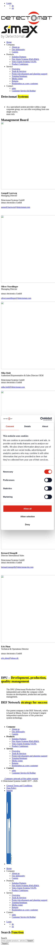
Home (9, 42)
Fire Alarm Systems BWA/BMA (25, 59)
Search (4, 938)
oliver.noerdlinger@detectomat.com (16, 298)
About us (15, 47)
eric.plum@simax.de (9, 658)
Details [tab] (27, 426)
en (13, 926)
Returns (15, 81)
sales (14, 88)
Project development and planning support (29, 74)
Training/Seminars (19, 76)
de (13, 924)
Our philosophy (18, 49)
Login (8, 3)
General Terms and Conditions (19, 785)
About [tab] (45, 426)
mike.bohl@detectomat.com (13, 387)
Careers (15, 52)
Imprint (9, 790)
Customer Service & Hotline (24, 91)
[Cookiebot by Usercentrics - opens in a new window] (40, 419)
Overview (16, 69)
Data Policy (11, 788)
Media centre (17, 79)
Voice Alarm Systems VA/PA (24, 61)
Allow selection (27, 516)
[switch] (48, 480)
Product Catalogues (20, 64)
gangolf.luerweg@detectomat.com (15, 207)
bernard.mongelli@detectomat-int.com (17, 567)
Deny (27, 524)
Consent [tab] (10, 426)
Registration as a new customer (25, 83)
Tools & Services (19, 71)
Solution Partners (19, 57)
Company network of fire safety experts (21, 778)
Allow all (27, 508)
